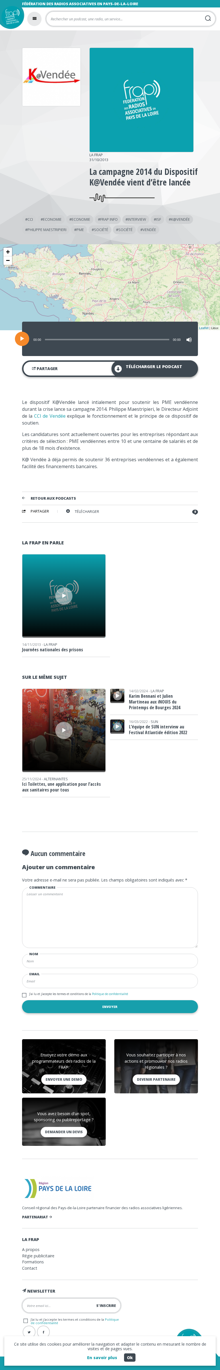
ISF (158, 219)
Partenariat (35, 1216)
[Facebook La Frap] (43, 1332)
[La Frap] (142, 150)
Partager (47, 368)
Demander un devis (64, 1131)
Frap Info (109, 219)
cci (30, 219)
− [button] (8, 260)
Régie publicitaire (38, 1255)
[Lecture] (22, 339)
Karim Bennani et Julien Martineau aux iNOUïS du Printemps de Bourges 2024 (154, 702)
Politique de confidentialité (109, 994)
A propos (31, 1249)
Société (101, 229)
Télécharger (87, 511)
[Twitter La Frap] (29, 1332)
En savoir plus (102, 1357)
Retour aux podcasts (53, 498)
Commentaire (42, 887)
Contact (29, 1268)
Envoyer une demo (64, 1079)
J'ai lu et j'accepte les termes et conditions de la (78, 994)
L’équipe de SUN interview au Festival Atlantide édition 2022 (158, 730)
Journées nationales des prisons (52, 649)
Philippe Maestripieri (47, 229)
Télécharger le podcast (154, 366)
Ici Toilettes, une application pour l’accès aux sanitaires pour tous (61, 787)
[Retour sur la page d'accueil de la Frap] (10, 18)
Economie (52, 219)
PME (80, 229)
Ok (130, 1357)
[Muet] (189, 340)
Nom (33, 954)
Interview (137, 219)
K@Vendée (180, 219)
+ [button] (8, 251)
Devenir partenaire (156, 1079)
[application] (110, 339)
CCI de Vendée (50, 416)
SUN (154, 721)
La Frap (96, 154)
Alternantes (56, 778)
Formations (33, 1262)
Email (34, 974)
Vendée (149, 229)
